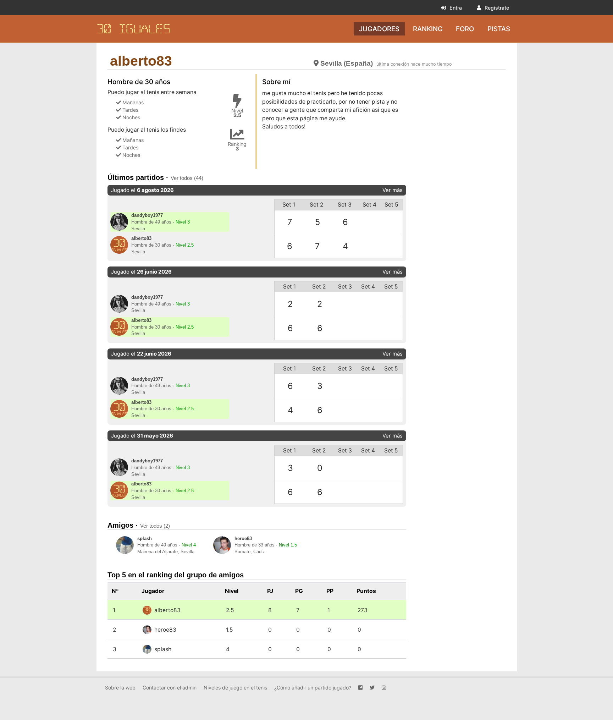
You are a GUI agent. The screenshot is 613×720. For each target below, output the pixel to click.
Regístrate (497, 8)
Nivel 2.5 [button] (185, 245)
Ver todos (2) (155, 526)
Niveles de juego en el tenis (235, 688)
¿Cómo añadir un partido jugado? (312, 688)
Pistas (498, 28)
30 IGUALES (133, 29)
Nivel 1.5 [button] (288, 545)
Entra (455, 8)
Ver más (392, 190)
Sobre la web (120, 688)
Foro (465, 28)
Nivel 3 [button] (183, 222)
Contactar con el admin (170, 688)
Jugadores (379, 28)
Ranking (428, 28)
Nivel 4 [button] (189, 545)
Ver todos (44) (187, 178)
